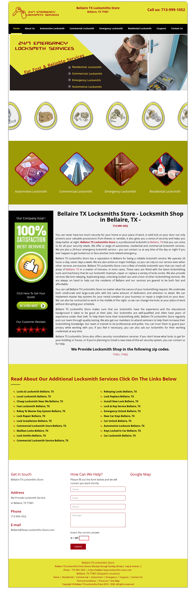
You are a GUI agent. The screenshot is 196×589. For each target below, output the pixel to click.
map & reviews (132, 566)
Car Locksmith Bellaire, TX (120, 435)
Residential (67, 577)
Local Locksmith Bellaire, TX (34, 396)
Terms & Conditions (86, 581)
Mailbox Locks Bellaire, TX (32, 430)
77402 (124, 354)
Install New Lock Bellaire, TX (121, 401)
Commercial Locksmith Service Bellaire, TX (42, 440)
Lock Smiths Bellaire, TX (31, 435)
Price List (103, 581)
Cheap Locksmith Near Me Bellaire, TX (40, 401)
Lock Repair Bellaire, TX (31, 416)
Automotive (97, 577)
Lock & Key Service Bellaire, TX (122, 406)
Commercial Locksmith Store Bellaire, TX (41, 426)
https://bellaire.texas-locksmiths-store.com (110, 570)
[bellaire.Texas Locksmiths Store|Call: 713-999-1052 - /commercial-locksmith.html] (76, 170)
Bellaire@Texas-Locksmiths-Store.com (32, 530)
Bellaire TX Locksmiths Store (97, 242)
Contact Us (177, 28)
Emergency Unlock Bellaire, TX (122, 411)
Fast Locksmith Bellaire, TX (33, 406)
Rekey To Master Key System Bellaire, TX (41, 411)
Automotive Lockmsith (31, 191)
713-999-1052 (173, 9)
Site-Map (115, 581)
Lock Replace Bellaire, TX (119, 396)
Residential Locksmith (139, 28)
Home (16, 28)
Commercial (82, 577)
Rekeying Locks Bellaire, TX (120, 391)
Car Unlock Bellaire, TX (118, 421)
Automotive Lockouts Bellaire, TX (124, 426)
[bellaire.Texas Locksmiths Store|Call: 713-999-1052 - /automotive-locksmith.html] (32, 170)
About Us (30, 28)
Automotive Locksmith (52, 28)
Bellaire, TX (156, 242)
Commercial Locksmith (82, 28)
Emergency (111, 577)
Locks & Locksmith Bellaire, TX (35, 391)
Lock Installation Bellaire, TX (34, 421)
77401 (116, 354)
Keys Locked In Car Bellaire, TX (122, 430)
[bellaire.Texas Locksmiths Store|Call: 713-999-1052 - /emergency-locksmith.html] (121, 170)
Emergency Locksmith (111, 28)
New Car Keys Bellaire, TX (119, 416)
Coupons (161, 28)
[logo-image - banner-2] (98, 62)
